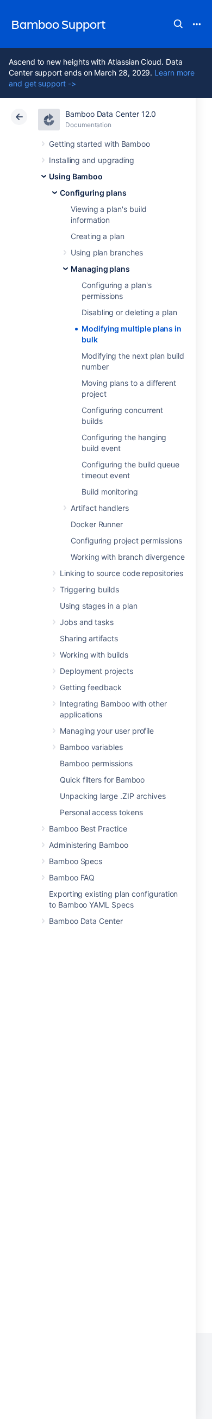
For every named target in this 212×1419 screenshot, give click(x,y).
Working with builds (94, 654)
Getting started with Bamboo (99, 143)
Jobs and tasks (87, 622)
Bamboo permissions (96, 763)
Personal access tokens (101, 812)
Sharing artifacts (89, 638)
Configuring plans (93, 192)
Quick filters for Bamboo (102, 779)
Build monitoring (110, 491)
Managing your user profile (107, 730)
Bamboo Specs (75, 861)
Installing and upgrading (91, 160)
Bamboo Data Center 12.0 (110, 113)
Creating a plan (97, 236)
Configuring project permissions (126, 540)
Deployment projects (96, 671)
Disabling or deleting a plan (129, 312)
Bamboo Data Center (86, 921)
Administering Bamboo (88, 844)
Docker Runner (97, 524)
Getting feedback (91, 687)
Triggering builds (89, 589)
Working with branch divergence (128, 556)
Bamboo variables (91, 747)
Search (178, 24)
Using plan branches (107, 252)
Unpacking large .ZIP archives (113, 796)
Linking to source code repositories (121, 573)
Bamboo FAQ (72, 877)
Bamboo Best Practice (88, 828)
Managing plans (100, 268)
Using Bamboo (76, 176)
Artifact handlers (100, 507)
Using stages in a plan (98, 605)
